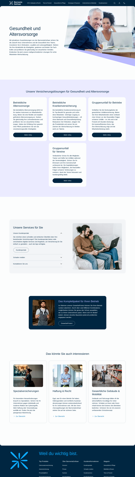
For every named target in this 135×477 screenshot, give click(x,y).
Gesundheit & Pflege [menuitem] (60, 3)
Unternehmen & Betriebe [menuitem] (89, 3)
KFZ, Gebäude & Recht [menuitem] (33, 3)
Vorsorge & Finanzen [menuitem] (74, 3)
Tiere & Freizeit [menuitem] (47, 3)
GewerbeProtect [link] (66, 323)
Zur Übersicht (20, 416)
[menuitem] (114, 3)
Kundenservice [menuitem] (103, 3)
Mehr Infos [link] (28, 135)
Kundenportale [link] (21, 250)
